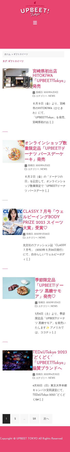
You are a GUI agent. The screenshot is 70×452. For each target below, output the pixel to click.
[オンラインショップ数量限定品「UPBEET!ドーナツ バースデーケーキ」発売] (14, 151)
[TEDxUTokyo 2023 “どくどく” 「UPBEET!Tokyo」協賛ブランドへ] (18, 360)
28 (34, 418)
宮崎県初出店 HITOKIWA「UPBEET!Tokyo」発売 (50, 79)
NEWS (51, 96)
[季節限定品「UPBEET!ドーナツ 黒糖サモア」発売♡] (19, 288)
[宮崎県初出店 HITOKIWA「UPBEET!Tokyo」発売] (18, 78)
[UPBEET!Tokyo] (34, 9)
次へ (46, 418)
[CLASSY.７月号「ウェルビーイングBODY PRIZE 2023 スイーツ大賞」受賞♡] (13, 221)
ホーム (7, 54)
